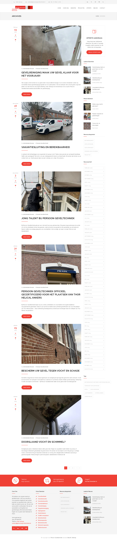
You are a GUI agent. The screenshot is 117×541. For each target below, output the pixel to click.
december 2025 (94, 171)
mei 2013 (94, 351)
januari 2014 (94, 340)
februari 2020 (94, 229)
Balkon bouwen (42, 527)
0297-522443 (19, 2)
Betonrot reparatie (43, 525)
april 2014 (94, 329)
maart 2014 (94, 333)
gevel (86, 389)
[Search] (103, 2)
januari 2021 (94, 221)
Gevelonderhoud (42, 503)
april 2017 (94, 261)
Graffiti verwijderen (43, 515)
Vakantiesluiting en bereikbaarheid (45, 147)
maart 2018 (94, 250)
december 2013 (94, 343)
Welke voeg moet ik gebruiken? (97, 105)
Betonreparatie (42, 520)
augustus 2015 (94, 297)
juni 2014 (94, 322)
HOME (59, 8)
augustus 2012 (94, 369)
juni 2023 (94, 196)
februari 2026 (94, 167)
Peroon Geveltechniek (56, 537)
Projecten (87, 154)
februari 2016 (94, 286)
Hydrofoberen (42, 513)
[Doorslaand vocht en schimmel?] (51, 415)
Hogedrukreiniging (43, 508)
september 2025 (94, 178)
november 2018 (94, 243)
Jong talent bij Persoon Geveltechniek (48, 218)
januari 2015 (94, 308)
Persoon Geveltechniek (42, 68)
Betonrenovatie (89, 140)
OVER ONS (66, 8)
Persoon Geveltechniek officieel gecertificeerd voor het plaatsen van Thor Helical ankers (50, 294)
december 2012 (94, 358)
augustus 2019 (94, 239)
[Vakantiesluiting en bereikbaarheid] (51, 121)
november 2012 (94, 361)
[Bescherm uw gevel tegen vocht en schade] (51, 344)
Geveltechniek (42, 496)
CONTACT (102, 8)
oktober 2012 (94, 365)
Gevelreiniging (89, 144)
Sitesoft (69, 537)
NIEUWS (95, 8)
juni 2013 (94, 347)
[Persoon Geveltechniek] (26, 8)
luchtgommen (89, 392)
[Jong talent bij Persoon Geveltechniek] (51, 191)
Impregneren (41, 510)
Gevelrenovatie (89, 147)
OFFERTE (88, 8)
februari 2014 (94, 336)
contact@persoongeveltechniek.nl (36, 2)
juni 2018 (94, 247)
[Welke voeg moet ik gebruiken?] (87, 106)
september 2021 (94, 214)
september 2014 (94, 315)
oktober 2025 (94, 175)
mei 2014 (94, 326)
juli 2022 (94, 203)
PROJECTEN (81, 8)
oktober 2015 (94, 293)
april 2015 (94, 300)
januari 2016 (94, 290)
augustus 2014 (94, 318)
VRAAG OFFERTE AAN (94, 52)
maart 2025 (94, 185)
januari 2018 (94, 254)
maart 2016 (94, 282)
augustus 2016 (94, 272)
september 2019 (94, 236)
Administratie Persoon (28, 68)
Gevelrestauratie (43, 501)
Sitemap (74, 537)
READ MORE (26, 94)
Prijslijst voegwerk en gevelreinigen (97, 114)
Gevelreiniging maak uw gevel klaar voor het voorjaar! (98, 69)
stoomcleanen (99, 392)
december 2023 (94, 189)
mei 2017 (94, 257)
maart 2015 (94, 304)
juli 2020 (94, 225)
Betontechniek (42, 518)
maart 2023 (94, 200)
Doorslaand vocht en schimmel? (43, 442)
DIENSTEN (73, 8)
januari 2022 (94, 211)
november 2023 (94, 193)
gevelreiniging (94, 389)
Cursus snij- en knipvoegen (96, 124)
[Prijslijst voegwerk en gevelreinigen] (87, 116)
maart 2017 (94, 264)
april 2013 (94, 354)
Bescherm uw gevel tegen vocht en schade (50, 370)
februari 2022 (94, 207)
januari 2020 (94, 232)
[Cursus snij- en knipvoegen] (87, 126)
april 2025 (94, 182)
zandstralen (88, 396)
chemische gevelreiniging (92, 385)
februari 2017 (94, 268)
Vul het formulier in (91, 481)
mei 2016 (94, 279)
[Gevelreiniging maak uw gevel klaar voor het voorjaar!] (51, 46)
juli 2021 (94, 218)
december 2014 (94, 311)
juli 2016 (94, 275)
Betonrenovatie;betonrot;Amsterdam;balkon (97, 382)
